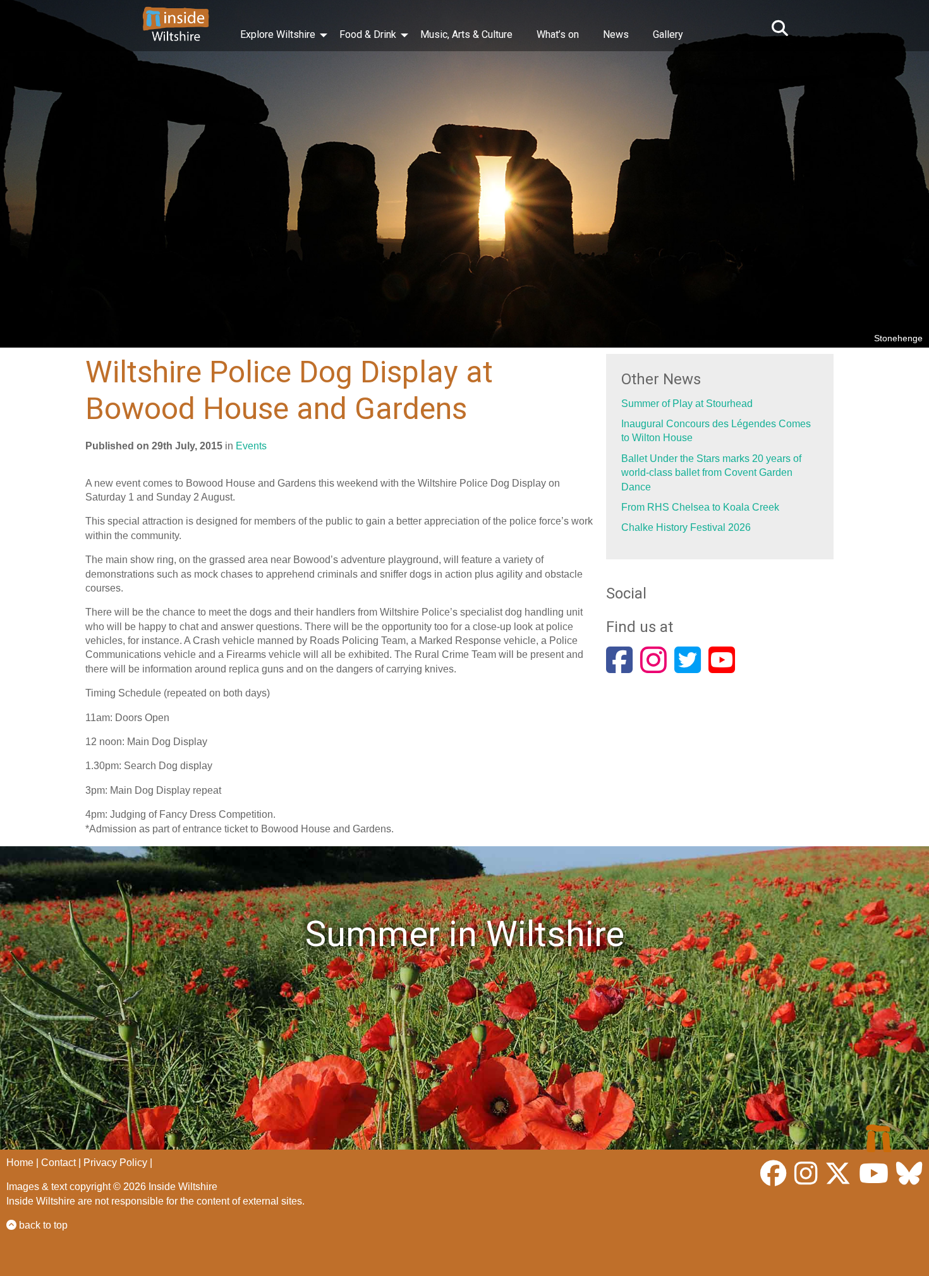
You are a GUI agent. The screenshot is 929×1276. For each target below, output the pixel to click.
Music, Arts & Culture (466, 34)
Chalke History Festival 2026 (686, 527)
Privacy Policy (115, 1162)
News (616, 34)
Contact (58, 1162)
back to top (42, 1225)
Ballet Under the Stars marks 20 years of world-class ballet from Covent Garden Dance (711, 472)
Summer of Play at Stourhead (687, 403)
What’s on (558, 34)
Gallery (668, 34)
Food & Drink (367, 34)
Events (251, 446)
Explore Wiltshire (277, 34)
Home (19, 1162)
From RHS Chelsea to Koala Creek (700, 507)
